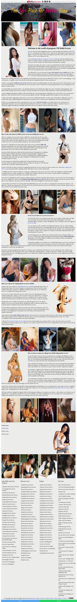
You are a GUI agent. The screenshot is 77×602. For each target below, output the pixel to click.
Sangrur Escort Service (46, 537)
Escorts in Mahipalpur (46, 541)
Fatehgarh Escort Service (9, 513)
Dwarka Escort (44, 551)
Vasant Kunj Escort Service (9, 506)
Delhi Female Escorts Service (62, 387)
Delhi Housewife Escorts (65, 513)
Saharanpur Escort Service (9, 529)
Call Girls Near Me (63, 507)
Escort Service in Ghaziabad (47, 548)
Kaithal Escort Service (27, 512)
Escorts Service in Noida (46, 546)
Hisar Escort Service (26, 505)
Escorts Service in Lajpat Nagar (10, 557)
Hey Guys (6, 428)
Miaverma (32, 598)
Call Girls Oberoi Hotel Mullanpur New (64, 571)
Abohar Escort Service (46, 485)
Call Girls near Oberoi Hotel (66, 541)
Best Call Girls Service (64, 485)
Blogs (59, 598)
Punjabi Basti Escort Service (10, 495)
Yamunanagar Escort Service (28, 551)
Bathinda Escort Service (46, 494)
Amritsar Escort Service (46, 487)
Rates (51, 598)
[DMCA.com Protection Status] (70, 598)
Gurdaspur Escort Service (46, 500)
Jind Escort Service (26, 510)
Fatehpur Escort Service (8, 515)
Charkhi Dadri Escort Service (29, 491)
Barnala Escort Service (46, 489)
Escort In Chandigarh (8, 564)
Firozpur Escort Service (46, 498)
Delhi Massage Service (64, 526)
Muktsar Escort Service (46, 526)
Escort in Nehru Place (8, 544)
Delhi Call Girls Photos (64, 520)
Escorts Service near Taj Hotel (66, 535)
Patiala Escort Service (45, 530)
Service (42, 598)
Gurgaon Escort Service (27, 500)
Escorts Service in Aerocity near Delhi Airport (9, 539)
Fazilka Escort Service (46, 496)
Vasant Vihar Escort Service (9, 508)
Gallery (47, 598)
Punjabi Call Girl (63, 511)
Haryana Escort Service (27, 503)
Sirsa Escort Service (26, 546)
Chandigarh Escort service (47, 553)
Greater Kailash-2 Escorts (9, 552)
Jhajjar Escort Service (27, 507)
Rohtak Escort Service (27, 541)
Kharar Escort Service (45, 512)
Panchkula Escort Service (28, 532)
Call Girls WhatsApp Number (66, 487)
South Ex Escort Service (8, 504)
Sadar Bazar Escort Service (9, 497)
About (37, 598)
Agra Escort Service (7, 511)
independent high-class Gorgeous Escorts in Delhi (44, 59)
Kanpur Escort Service (8, 520)
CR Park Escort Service (8, 492)
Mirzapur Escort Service (8, 524)
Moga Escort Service (45, 521)
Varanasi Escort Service (8, 536)
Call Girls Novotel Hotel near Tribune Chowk (66, 583)
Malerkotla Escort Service (47, 516)
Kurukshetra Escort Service (28, 516)
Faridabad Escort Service (27, 496)
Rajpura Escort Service (46, 535)
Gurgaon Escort (25, 555)
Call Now (20, 600)
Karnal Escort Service (27, 514)
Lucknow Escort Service (8, 522)
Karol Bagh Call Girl (8, 559)
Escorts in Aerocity (45, 544)
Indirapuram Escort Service (9, 517)
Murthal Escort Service (27, 526)
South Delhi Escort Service (9, 502)
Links (55, 598)
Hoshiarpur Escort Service (47, 503)
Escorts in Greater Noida (9, 542)
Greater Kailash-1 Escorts (9, 550)
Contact (64, 598)
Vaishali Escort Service (8, 533)
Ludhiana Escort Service (46, 514)
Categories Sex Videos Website (66, 494)
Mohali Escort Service (46, 523)
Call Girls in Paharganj (8, 562)
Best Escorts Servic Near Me (66, 489)
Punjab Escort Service (45, 532)
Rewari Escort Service (27, 539)
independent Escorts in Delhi (25, 286)
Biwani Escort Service (27, 489)
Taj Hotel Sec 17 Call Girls (65, 561)
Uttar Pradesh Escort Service (10, 531)
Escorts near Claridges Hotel (66, 558)
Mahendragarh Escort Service (29, 519)
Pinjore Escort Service (27, 537)
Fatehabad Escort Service (28, 498)
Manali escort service (64, 532)
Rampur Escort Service (8, 527)
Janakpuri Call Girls (7, 555)
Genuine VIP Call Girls (64, 504)
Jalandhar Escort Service (46, 505)
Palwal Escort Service (27, 530)
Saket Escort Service (7, 499)
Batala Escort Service (45, 491)
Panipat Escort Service (27, 535)
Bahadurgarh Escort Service (28, 487)
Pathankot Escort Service (46, 528)
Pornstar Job (61, 491)
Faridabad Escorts (26, 553)
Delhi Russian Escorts (64, 516)
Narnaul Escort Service (27, 528)
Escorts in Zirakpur (26, 557)
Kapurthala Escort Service (47, 507)
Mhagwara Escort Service (47, 519)
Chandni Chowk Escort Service (10, 486)
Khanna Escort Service (46, 510)
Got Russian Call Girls (64, 502)
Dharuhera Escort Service (28, 494)
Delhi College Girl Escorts (65, 518)
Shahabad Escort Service (27, 544)
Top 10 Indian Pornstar (64, 496)
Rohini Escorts (25, 560)
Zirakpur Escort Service (46, 539)
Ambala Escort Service (27, 485)
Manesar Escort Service (27, 521)
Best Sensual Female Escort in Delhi (17, 321)
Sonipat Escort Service (27, 548)
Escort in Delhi (32, 223)
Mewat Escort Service (27, 523)
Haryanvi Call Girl (63, 509)
